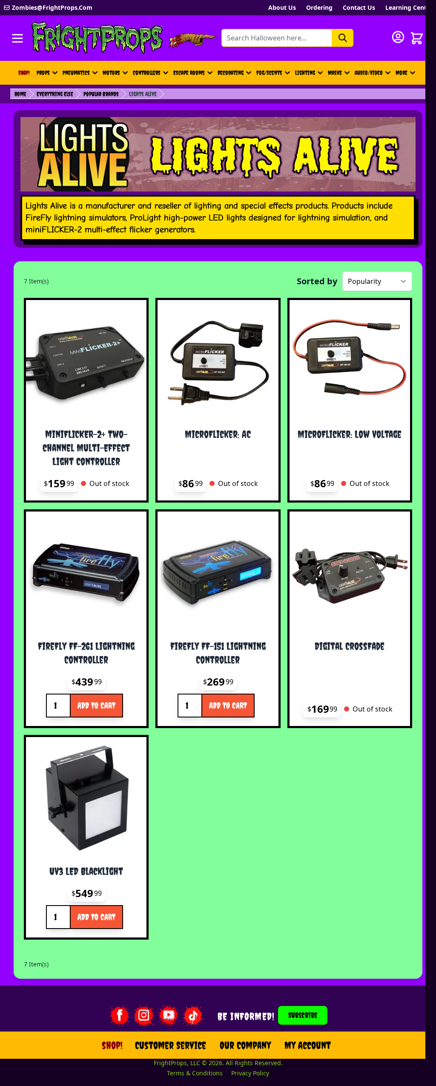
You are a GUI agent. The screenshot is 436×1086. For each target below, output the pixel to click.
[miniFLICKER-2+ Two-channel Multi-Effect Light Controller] (86, 360)
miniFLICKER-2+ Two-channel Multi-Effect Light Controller (86, 447)
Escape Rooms (189, 72)
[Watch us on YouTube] (168, 1015)
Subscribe (302, 1015)
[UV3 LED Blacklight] (86, 797)
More (407, 74)
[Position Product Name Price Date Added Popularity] (377, 281)
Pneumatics (76, 72)
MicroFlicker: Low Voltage (350, 434)
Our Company (245, 1045)
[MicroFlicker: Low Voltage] (350, 360)
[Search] (342, 38)
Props (43, 72)
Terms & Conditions (195, 1073)
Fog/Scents (269, 72)
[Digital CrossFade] (350, 572)
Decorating (231, 72)
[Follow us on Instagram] (144, 1015)
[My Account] (398, 37)
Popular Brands (101, 94)
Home (20, 94)
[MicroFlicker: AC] (218, 360)
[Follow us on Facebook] (119, 1015)
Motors (111, 72)
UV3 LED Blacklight (86, 871)
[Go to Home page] (98, 38)
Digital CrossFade (349, 646)
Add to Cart (96, 705)
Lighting (305, 72)
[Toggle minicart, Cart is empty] (417, 38)
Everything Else (55, 94)
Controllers (147, 72)
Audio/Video (369, 72)
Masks (335, 72)
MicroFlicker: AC (218, 434)
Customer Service (170, 1045)
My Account (307, 1045)
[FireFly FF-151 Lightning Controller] (218, 572)
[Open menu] (17, 38)
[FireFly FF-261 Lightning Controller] (86, 572)
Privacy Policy (250, 1073)
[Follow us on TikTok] (193, 1015)
